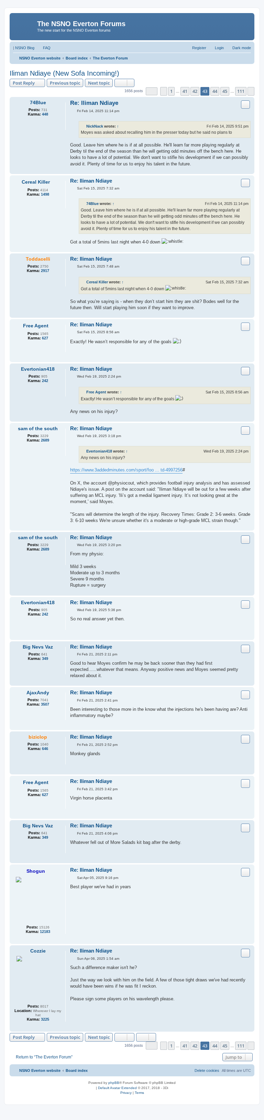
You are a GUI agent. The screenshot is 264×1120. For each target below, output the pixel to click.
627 (45, 338)
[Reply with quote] (245, 104)
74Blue (38, 102)
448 (45, 114)
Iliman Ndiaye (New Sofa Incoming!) (64, 73)
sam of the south (38, 428)
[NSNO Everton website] (24, 26)
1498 (45, 194)
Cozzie (38, 951)
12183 (45, 931)
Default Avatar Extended (117, 1088)
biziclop (38, 737)
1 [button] (171, 91)
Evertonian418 (38, 369)
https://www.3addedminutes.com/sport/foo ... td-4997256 (126, 469)
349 (45, 658)
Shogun (35, 871)
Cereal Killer (36, 182)
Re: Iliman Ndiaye (94, 103)
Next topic (99, 83)
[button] (151, 91)
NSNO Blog (24, 48)
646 (45, 749)
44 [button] (214, 91)
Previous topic (65, 83)
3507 (45, 704)
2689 (45, 440)
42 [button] (194, 91)
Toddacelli (38, 259)
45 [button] (224, 91)
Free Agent (35, 325)
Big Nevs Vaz (38, 647)
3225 (45, 1019)
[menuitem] (44, 48)
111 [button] (240, 91)
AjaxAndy (37, 692)
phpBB (113, 1083)
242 (45, 381)
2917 (45, 271)
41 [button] (185, 91)
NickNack (94, 126)
